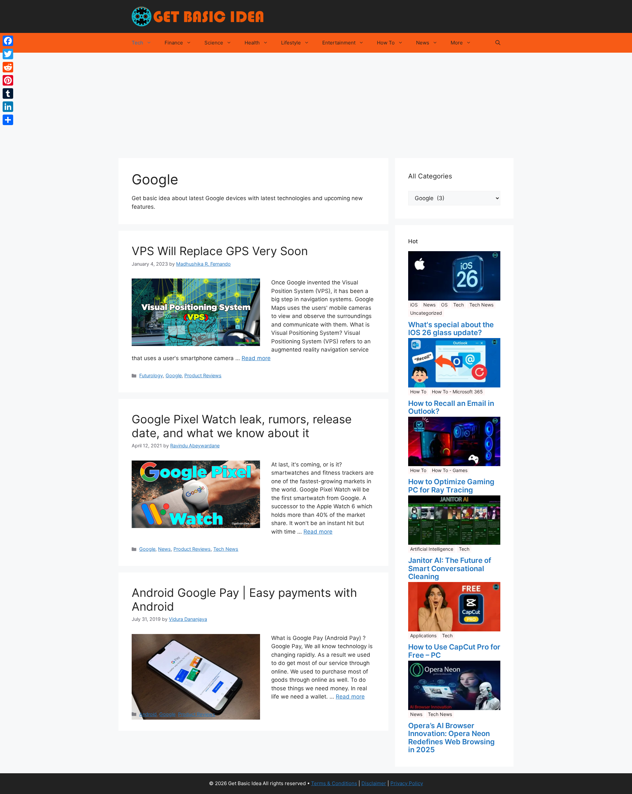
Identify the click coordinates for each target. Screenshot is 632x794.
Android (148, 714)
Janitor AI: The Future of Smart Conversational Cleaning (449, 568)
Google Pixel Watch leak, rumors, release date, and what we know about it (242, 426)
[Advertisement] (316, 102)
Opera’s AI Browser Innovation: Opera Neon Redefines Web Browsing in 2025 (451, 738)
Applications (423, 635)
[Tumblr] (7, 93)
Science (213, 43)
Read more (256, 358)
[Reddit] (7, 67)
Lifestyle (291, 43)
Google (174, 375)
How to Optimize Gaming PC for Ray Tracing (451, 485)
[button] (498, 43)
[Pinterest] (7, 80)
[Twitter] (7, 54)
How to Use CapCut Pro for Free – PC (454, 651)
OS (444, 304)
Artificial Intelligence (431, 549)
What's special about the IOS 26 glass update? (451, 328)
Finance (174, 43)
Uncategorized (426, 313)
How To (386, 43)
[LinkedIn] (7, 106)
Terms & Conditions (334, 783)
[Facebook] (7, 40)
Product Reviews (203, 375)
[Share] (7, 119)
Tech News (225, 549)
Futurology (151, 375)
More (457, 43)
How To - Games (449, 470)
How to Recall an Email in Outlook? (451, 407)
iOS (414, 304)
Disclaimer (373, 783)
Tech (137, 43)
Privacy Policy (406, 783)
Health (252, 43)
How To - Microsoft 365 (457, 391)
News (422, 43)
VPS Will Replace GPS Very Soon (220, 251)
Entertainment (339, 43)
